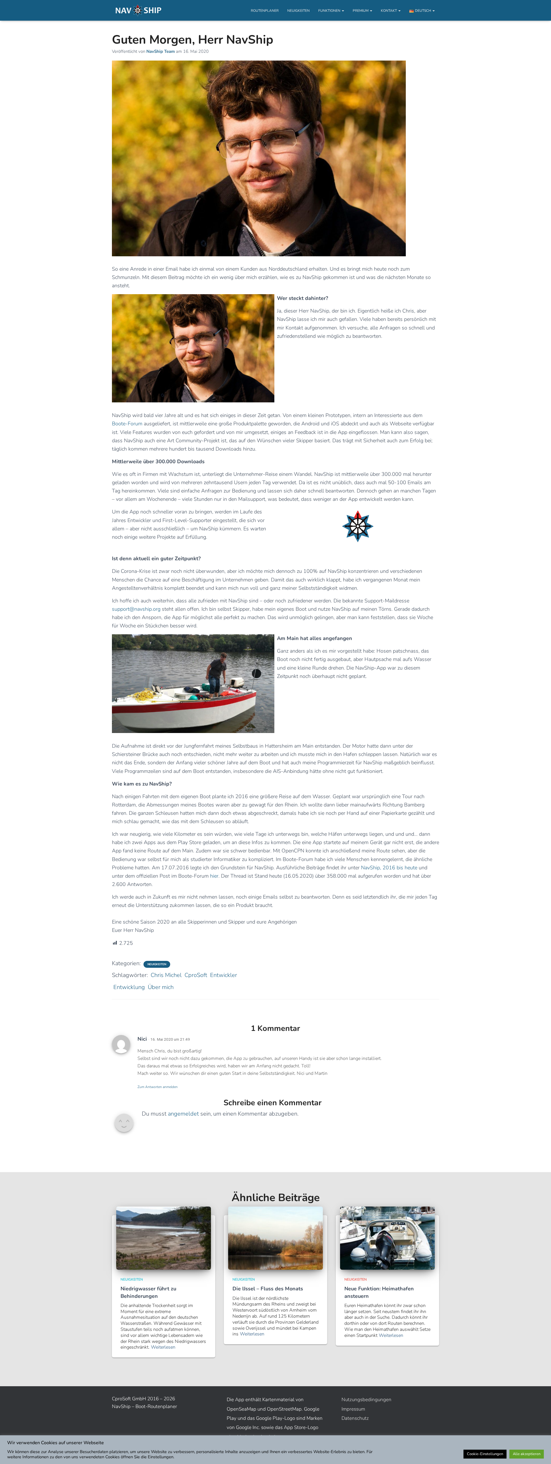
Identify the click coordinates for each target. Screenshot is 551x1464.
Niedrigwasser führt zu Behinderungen (148, 1292)
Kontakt (389, 10)
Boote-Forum (127, 423)
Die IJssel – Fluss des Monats (267, 1288)
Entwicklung (129, 987)
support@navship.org (136, 609)
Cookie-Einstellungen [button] (485, 1454)
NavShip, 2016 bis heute (389, 867)
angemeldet (183, 1114)
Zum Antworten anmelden (157, 1087)
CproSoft (196, 975)
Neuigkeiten (298, 10)
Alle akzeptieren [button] (526, 1454)
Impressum (353, 1409)
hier (214, 875)
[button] (342, 10)
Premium (361, 10)
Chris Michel (166, 975)
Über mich (161, 987)
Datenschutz (355, 1418)
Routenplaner (265, 10)
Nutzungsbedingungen (366, 1399)
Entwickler (223, 975)
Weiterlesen (163, 1347)
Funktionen (329, 10)
